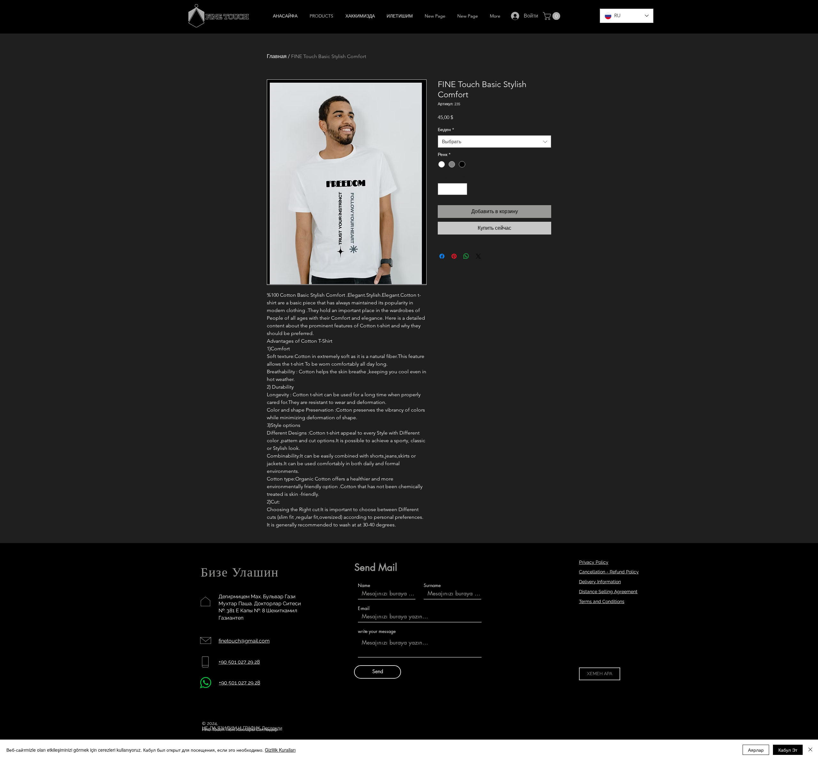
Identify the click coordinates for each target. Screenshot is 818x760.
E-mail (363, 608)
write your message (377, 631)
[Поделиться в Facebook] (442, 256)
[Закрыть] (810, 750)
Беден (446, 129)
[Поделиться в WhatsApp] (466, 256)
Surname (432, 585)
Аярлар (756, 750)
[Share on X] (478, 256)
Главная (277, 56)
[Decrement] (443, 189)
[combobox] (494, 141)
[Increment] (462, 189)
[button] (552, 16)
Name (364, 585)
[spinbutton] (452, 189)
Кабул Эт (787, 750)
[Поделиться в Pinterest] (454, 256)
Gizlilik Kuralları (280, 750)
